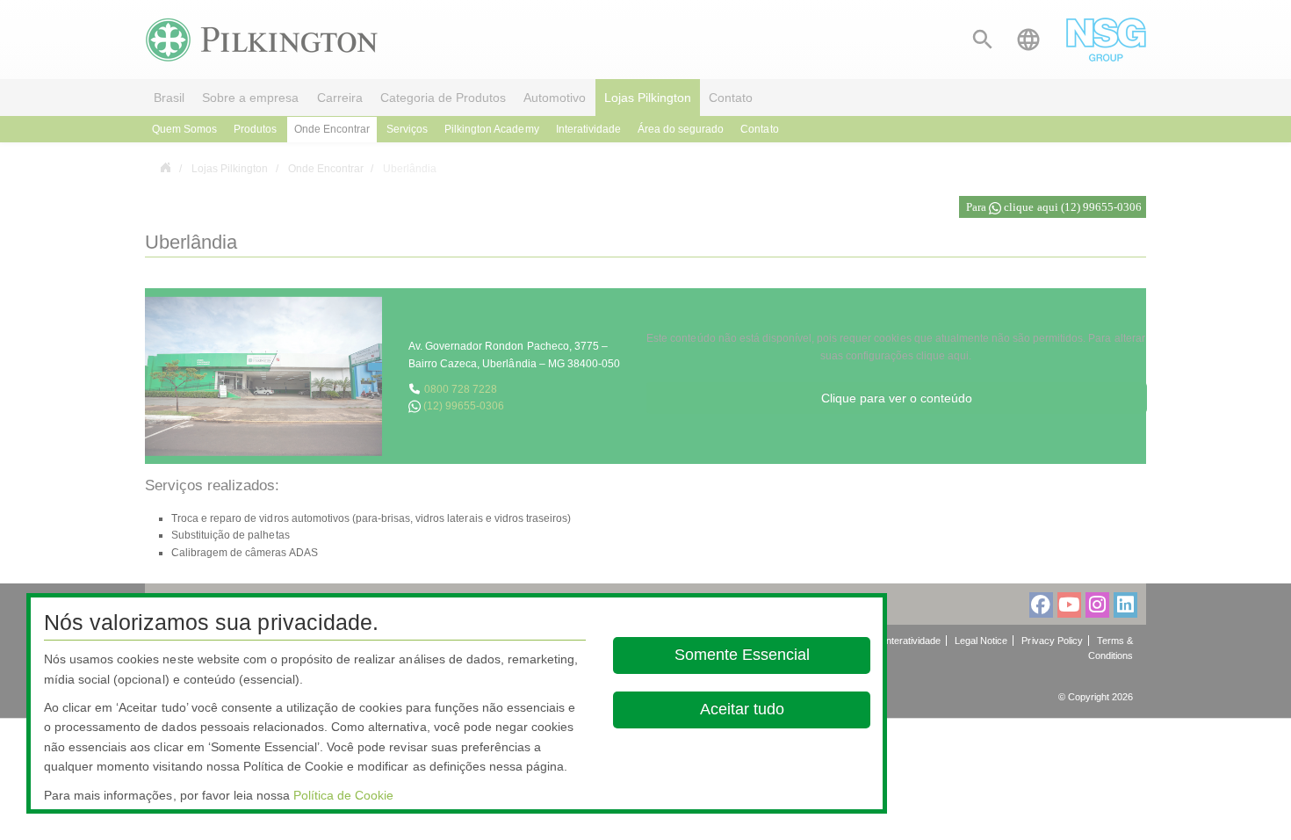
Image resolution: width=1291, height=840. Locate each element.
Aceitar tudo (741, 709)
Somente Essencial (741, 654)
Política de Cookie (343, 795)
